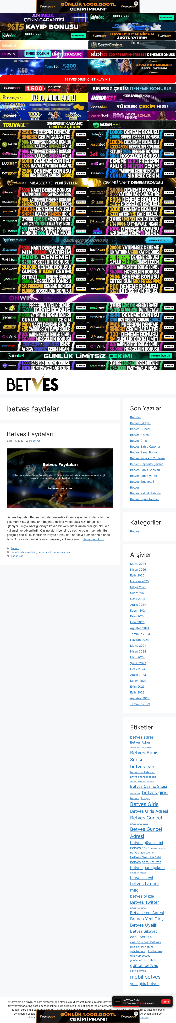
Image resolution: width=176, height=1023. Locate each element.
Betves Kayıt (140, 848)
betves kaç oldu (158, 848)
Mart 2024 (137, 657)
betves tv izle (142, 896)
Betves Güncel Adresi (146, 832)
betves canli (44, 552)
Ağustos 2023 (140, 698)
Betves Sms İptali (142, 481)
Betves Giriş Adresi (149, 811)
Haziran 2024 (139, 640)
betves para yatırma (145, 862)
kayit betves (138, 970)
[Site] (44, 134)
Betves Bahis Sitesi (144, 756)
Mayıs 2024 (138, 645)
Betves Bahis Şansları (145, 470)
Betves (15, 548)
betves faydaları (62, 552)
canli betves (141, 937)
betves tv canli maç (144, 887)
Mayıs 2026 (138, 563)
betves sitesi (141, 877)
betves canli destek (142, 772)
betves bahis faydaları (23, 552)
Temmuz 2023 (140, 704)
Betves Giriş (138, 440)
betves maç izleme (142, 852)
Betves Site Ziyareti (143, 476)
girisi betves (154, 951)
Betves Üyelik (143, 925)
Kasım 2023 (138, 680)
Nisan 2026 (138, 569)
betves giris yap (140, 798)
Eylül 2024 (137, 622)
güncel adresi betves (143, 960)
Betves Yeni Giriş (147, 918)
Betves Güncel (140, 429)
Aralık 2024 (138, 604)
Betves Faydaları (30, 434)
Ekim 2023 (137, 686)
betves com (135, 793)
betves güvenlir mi (146, 842)
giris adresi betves (141, 946)
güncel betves (144, 965)
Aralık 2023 (138, 675)
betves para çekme (147, 867)
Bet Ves (135, 417)
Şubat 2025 (138, 593)
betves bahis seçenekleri (141, 747)
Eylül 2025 (137, 575)
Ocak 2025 (137, 599)
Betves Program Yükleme (147, 458)
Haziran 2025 (139, 581)
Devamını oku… (93, 539)
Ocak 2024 (137, 669)
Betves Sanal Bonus (144, 452)
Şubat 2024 (138, 663)
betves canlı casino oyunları (142, 781)
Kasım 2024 (138, 610)
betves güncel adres (139, 824)
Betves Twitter (144, 902)
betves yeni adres (138, 908)
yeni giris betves (145, 983)
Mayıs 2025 (138, 587)
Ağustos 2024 (140, 628)
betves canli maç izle (143, 776)
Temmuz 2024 (140, 634)
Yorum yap (17, 555)
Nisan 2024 (138, 651)
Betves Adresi (139, 435)
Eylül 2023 (137, 692)
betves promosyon (138, 873)
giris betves (137, 951)
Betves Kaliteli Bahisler (145, 493)
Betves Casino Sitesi (148, 786)
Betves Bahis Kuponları (146, 446)
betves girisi (155, 792)
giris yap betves (140, 955)
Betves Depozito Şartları (146, 464)
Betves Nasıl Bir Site (145, 857)
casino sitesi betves (145, 942)
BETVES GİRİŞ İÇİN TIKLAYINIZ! (88, 79)
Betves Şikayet (140, 423)
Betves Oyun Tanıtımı (144, 499)
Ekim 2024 (137, 616)
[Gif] (88, 182)
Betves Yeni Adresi (147, 912)
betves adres (142, 737)
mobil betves (145, 977)
